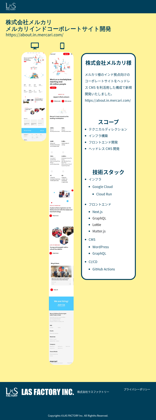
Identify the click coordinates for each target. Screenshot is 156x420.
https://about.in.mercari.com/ (35, 34)
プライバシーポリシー (137, 389)
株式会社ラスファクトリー (93, 392)
